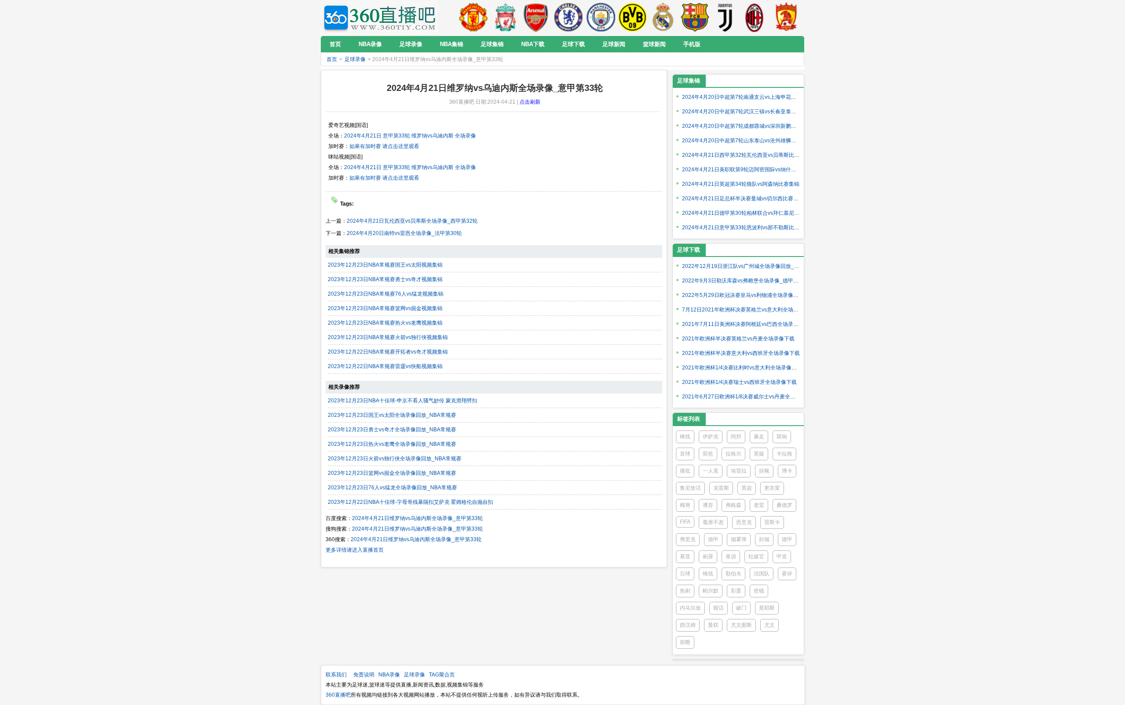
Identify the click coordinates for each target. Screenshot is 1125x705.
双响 (782, 437)
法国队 (761, 574)
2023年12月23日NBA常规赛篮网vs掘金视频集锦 (385, 308)
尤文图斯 (741, 625)
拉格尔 (733, 454)
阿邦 (736, 437)
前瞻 (685, 642)
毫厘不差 (713, 522)
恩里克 (744, 522)
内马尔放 (690, 608)
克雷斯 (721, 488)
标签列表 (688, 419)
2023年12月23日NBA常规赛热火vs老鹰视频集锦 (385, 323)
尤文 (769, 625)
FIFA (685, 522)
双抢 (708, 454)
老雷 (759, 505)
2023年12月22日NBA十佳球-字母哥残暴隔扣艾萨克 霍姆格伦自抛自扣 (410, 502)
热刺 (685, 591)
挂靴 (764, 471)
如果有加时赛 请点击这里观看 (384, 146)
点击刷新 (530, 102)
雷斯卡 (772, 522)
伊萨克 (711, 437)
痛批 (685, 471)
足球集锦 (688, 80)
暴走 (759, 437)
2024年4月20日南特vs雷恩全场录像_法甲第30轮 (404, 233)
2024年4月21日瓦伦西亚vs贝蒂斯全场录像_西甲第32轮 (412, 221)
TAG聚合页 (442, 675)
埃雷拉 (739, 471)
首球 (685, 454)
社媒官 (756, 556)
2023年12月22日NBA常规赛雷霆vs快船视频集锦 (385, 366)
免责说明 (363, 675)
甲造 (782, 556)
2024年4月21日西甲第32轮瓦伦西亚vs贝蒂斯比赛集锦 (746, 155)
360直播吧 (338, 695)
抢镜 (759, 591)
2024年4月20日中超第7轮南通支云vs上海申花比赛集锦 (747, 97)
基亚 (685, 556)
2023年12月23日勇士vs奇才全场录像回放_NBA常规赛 (392, 430)
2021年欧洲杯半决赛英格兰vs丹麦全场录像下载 (738, 339)
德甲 (713, 539)
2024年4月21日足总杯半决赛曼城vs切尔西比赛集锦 (743, 198)
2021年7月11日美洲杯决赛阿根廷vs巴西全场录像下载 (745, 324)
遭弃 (708, 505)
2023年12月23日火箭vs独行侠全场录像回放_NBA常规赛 (394, 459)
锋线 (685, 437)
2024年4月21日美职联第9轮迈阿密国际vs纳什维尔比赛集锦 (752, 169)
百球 (685, 574)
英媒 (759, 454)
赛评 (787, 574)
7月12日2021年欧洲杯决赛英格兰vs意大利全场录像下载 (748, 310)
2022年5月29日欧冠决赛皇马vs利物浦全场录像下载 (743, 295)
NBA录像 (389, 675)
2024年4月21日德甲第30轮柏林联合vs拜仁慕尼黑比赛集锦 (751, 213)
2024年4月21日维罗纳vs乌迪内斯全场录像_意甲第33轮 (417, 518)
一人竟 (711, 471)
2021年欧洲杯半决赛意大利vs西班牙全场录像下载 (741, 353)
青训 (731, 556)
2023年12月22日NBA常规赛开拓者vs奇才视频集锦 (388, 352)
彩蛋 (736, 591)
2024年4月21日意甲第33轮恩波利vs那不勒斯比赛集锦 (746, 227)
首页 (332, 59)
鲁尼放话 (690, 488)
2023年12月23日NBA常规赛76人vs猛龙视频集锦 (385, 294)
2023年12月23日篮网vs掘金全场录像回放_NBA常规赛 (392, 473)
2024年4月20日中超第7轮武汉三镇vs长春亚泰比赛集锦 (747, 111)
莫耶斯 (767, 608)
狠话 (718, 608)
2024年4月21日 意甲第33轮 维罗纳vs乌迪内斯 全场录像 (410, 136)
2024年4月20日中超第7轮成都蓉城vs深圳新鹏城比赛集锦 (749, 126)
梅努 (685, 505)
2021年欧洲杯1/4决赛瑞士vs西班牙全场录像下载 (739, 382)
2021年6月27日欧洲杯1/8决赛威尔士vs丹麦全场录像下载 (749, 397)
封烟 (764, 539)
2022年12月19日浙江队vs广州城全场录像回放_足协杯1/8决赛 (755, 266)
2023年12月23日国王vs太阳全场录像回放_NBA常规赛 (392, 415)
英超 (746, 488)
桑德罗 (784, 505)
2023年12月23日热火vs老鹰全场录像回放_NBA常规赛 (392, 444)
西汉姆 (688, 625)
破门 (741, 608)
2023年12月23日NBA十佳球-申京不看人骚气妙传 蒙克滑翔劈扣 (402, 401)
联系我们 (336, 675)
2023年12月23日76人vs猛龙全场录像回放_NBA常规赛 (392, 487)
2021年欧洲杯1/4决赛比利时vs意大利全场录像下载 (742, 368)
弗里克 (688, 539)
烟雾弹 (739, 539)
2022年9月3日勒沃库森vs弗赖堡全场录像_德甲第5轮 (744, 281)
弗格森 (733, 505)
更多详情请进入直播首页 (355, 550)
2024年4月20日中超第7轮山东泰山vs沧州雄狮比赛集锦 (747, 140)
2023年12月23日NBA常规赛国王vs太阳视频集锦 (385, 265)
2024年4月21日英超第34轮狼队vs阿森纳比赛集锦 (740, 184)
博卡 (787, 471)
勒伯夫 (733, 574)
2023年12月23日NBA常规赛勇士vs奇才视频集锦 (385, 279)
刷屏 (708, 556)
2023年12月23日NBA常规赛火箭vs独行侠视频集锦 (388, 337)
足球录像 (355, 59)
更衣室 (772, 488)
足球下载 (688, 249)
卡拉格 (784, 454)
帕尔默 (711, 591)
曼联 (713, 625)
